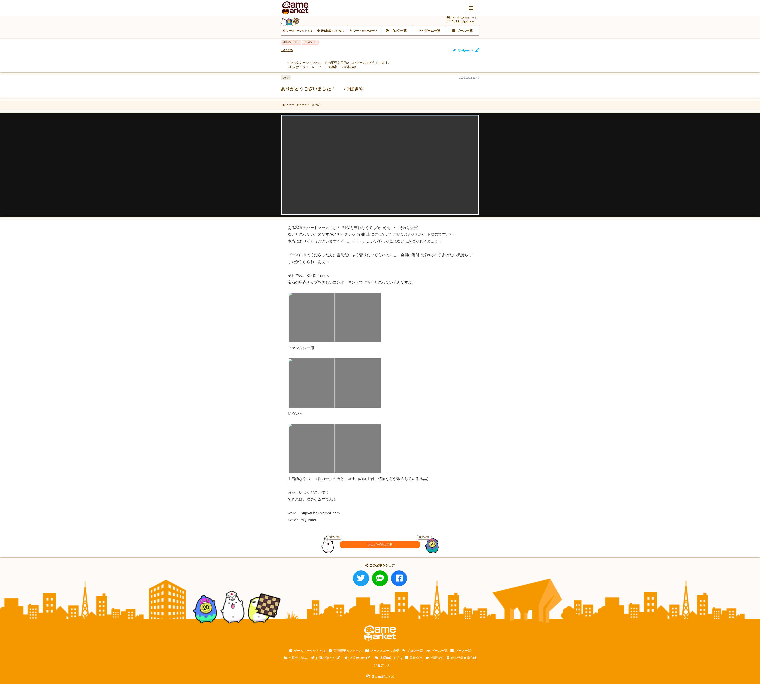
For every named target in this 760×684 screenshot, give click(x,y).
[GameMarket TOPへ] (380, 633)
